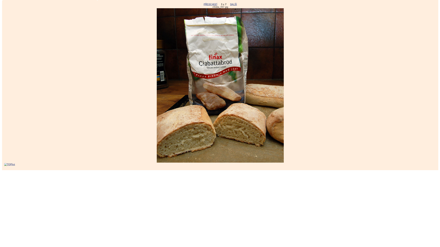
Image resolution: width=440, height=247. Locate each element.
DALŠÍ (233, 4)
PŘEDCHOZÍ (210, 4)
